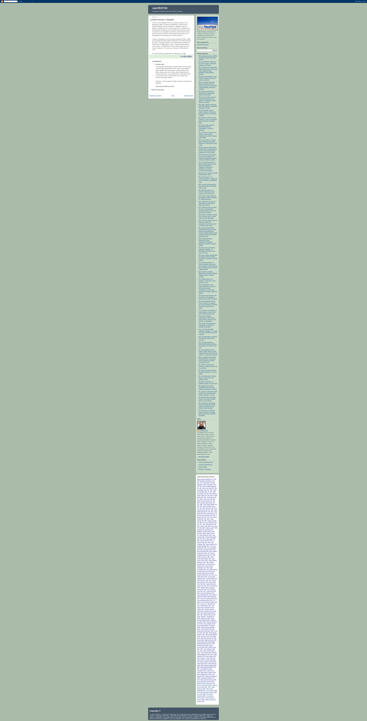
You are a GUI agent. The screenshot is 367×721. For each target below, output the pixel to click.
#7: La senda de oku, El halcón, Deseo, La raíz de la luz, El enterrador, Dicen (207, 377)
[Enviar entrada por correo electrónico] (181, 56)
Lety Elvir (199, 694)
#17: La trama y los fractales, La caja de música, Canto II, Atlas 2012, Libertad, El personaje (208, 312)
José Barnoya (204, 685)
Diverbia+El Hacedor (203, 44)
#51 (212, 511)
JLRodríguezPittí (203, 430)
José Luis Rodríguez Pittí (206, 462)
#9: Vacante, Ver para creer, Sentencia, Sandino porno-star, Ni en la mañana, (208, 366)
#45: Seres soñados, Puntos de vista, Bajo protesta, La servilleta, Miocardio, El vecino (208, 106)
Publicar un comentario (157, 89)
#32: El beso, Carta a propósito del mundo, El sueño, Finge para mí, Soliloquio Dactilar (208, 197)
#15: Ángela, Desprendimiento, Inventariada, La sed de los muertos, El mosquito (207, 325)
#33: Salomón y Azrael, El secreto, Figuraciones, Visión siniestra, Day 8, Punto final (207, 191)
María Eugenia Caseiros (207, 692)
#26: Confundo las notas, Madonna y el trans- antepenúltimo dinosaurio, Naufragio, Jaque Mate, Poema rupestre (207, 242)
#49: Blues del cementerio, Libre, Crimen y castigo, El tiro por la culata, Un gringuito (208, 78)
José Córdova (210, 690)
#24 (210, 580)
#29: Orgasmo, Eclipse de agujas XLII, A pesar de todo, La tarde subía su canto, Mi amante (208, 216)
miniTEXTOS (159, 8)
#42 (203, 488)
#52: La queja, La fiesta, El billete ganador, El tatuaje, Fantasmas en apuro (208, 57)
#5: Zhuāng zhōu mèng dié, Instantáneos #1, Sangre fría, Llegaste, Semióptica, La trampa (208, 387)
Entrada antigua (188, 95)
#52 (201, 650)
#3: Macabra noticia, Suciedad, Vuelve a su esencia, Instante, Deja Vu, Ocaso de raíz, (207, 399)
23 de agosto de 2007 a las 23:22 (165, 86)
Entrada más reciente (155, 95)
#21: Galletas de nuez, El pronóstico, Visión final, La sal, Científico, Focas (207, 280)
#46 (214, 515)
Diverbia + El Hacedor (205, 469)
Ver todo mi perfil (204, 456)
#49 (198, 481)
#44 (203, 486)
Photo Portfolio (203, 467)
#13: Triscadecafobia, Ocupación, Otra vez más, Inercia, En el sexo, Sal (208, 338)
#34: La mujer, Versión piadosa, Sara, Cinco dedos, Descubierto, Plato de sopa (208, 186)
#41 (185, 53)
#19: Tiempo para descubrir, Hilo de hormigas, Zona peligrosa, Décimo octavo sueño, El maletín (208, 297)
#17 (180, 53)
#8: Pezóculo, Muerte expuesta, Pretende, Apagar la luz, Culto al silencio (208, 372)
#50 (211, 569)
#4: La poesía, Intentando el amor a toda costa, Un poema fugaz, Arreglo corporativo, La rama (208, 393)
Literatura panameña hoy (205, 464)
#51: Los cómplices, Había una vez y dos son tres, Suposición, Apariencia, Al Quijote (207, 63)
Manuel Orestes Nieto (203, 683)
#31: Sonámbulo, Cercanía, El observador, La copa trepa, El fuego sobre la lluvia (207, 203)
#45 (201, 504)
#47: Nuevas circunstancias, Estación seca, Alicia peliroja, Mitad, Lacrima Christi (207, 93)
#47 (203, 524)
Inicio (172, 95)
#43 (211, 495)
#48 (198, 602)
